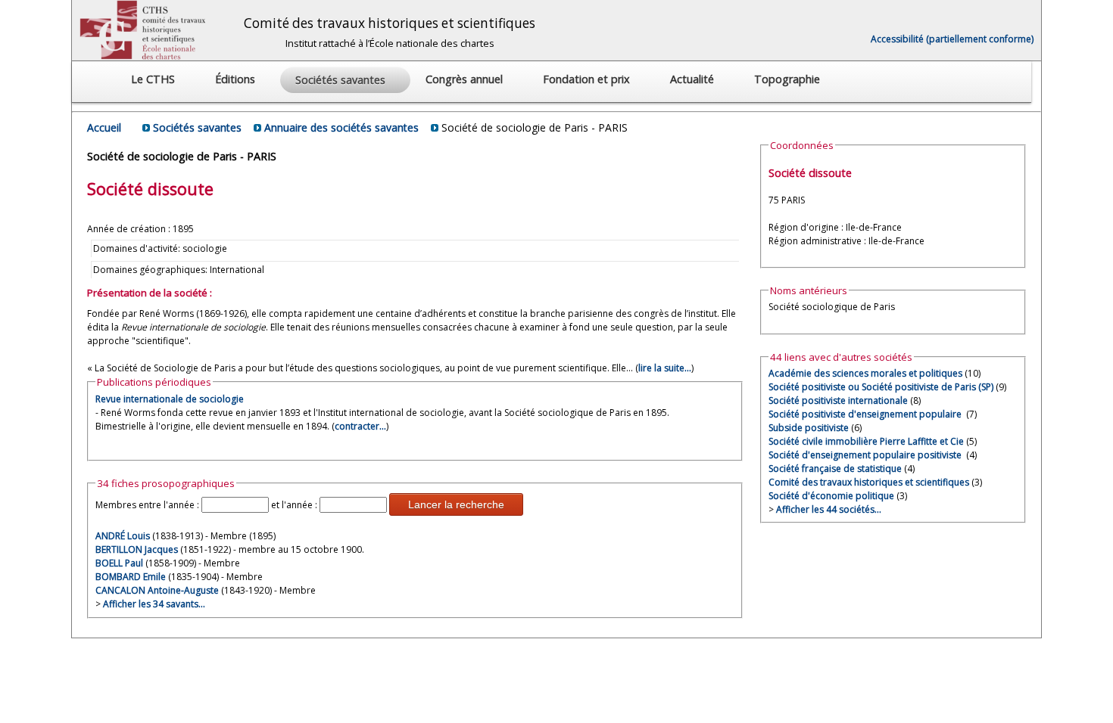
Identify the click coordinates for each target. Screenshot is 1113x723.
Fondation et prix (588, 79)
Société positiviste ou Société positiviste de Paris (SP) (880, 386)
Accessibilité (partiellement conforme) (952, 39)
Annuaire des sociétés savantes (341, 127)
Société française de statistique (835, 468)
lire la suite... (664, 368)
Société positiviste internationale (838, 400)
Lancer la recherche (456, 504)
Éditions (236, 79)
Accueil (104, 127)
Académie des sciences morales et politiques (865, 373)
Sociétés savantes (197, 127)
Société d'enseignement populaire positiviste (866, 454)
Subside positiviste (808, 427)
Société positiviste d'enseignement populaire (866, 414)
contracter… (360, 426)
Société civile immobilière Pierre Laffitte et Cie (866, 441)
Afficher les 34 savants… (154, 603)
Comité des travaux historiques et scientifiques (868, 482)
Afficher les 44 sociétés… (828, 509)
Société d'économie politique (831, 495)
